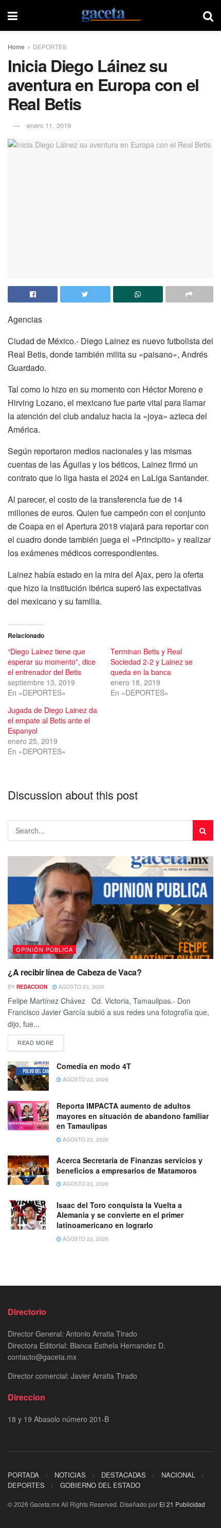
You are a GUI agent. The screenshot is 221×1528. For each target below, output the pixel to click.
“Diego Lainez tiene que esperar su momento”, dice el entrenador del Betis (52, 661)
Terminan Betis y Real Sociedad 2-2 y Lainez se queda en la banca (151, 661)
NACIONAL (178, 1475)
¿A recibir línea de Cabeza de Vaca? (75, 972)
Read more (35, 1042)
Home (16, 46)
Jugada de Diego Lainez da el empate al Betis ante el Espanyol (52, 720)
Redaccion (31, 986)
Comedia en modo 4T (94, 1066)
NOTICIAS (70, 1475)
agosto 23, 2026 (80, 986)
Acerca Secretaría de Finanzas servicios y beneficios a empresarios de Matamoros (129, 1165)
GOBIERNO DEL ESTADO (100, 1485)
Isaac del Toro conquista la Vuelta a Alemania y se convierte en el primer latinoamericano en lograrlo (120, 1215)
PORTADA (23, 1475)
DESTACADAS (123, 1475)
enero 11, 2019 (49, 125)
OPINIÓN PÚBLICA (44, 949)
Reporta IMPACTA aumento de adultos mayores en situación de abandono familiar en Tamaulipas (133, 1115)
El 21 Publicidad (182, 1504)
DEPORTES (50, 46)
